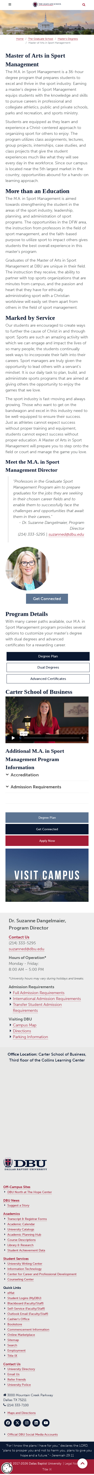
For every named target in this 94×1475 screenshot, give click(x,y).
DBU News (11, 1200)
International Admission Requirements (47, 998)
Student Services (16, 1259)
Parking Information (30, 1036)
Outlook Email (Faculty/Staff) (27, 1314)
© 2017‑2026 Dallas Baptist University (35, 1463)
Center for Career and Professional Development (42, 1274)
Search (12, 1345)
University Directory (21, 1369)
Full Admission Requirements (38, 992)
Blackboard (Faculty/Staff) (25, 1303)
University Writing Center (24, 1264)
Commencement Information (28, 1329)
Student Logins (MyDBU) (24, 1298)
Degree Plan (48, 656)
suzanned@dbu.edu (66, 534)
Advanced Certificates (48, 679)
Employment (16, 1350)
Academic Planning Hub (24, 1235)
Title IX (12, 1356)
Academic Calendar (21, 1224)
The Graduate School (40, 38)
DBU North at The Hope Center (29, 1192)
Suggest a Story (18, 1205)
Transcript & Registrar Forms (27, 1219)
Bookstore (14, 1324)
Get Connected (47, 829)
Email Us (13, 1374)
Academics (11, 1214)
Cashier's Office (18, 1319)
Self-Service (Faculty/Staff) (26, 1308)
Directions (22, 1031)
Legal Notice (73, 1463)
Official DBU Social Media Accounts (32, 1434)
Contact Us (19, 937)
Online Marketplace (21, 1335)
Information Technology (24, 1269)
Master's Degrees (68, 38)
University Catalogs (20, 1229)
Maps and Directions (21, 1413)
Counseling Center (20, 1279)
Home (20, 38)
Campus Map (25, 1025)
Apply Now (47, 841)
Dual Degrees (48, 667)
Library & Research (20, 1245)
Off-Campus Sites (16, 1187)
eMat (10, 1293)
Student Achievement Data (26, 1250)
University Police (19, 1385)
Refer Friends (16, 1379)
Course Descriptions (21, 1240)
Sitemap (13, 1340)
